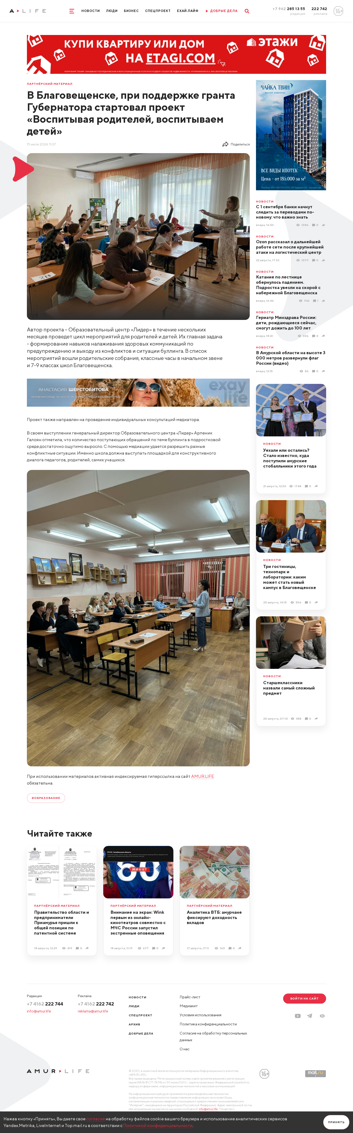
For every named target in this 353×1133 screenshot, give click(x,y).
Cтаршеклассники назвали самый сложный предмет (289, 688)
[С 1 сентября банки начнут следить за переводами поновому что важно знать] (324, 225)
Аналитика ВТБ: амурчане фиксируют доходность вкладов (214, 917)
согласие (95, 1118)
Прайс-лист (190, 997)
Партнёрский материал (50, 83)
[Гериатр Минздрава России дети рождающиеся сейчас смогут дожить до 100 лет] (324, 336)
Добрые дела (141, 1033)
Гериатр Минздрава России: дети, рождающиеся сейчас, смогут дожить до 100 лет (286, 322)
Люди (112, 11)
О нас (184, 1049)
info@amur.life (39, 1011)
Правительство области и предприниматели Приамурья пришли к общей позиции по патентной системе (61, 923)
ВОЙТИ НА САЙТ (304, 998)
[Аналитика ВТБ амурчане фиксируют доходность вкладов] (240, 948)
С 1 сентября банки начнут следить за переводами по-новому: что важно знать (285, 212)
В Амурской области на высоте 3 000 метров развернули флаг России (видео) (290, 358)
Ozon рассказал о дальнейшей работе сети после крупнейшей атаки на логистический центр (290, 247)
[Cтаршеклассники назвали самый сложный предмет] (317, 718)
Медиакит (189, 1006)
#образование (46, 798)
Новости (90, 11)
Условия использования (200, 1015)
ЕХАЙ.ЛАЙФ (188, 11)
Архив (134, 1024)
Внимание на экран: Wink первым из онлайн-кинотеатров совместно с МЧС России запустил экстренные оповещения (138, 923)
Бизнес (131, 11)
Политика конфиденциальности (208, 1024)
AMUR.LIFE (202, 776)
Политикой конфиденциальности (158, 1125)
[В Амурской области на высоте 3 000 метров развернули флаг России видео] (324, 371)
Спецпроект (157, 11)
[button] (322, 1016)
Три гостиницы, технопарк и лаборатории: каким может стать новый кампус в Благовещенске (289, 577)
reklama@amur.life (93, 1011)
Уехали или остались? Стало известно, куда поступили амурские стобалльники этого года (289, 458)
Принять (336, 1122)
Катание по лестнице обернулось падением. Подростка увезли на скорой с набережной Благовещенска (288, 284)
